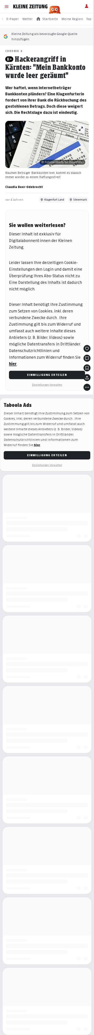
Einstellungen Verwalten (45, 397)
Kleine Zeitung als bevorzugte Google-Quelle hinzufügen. (44, 36)
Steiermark (77, 211)
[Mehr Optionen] (83, 399)
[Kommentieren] (83, 370)
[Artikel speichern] (83, 380)
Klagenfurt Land (51, 211)
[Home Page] (30, 6)
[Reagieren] (83, 361)
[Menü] (6, 7)
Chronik (12, 51)
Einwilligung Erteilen (45, 387)
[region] (47, 19)
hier (13, 376)
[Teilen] (83, 390)
